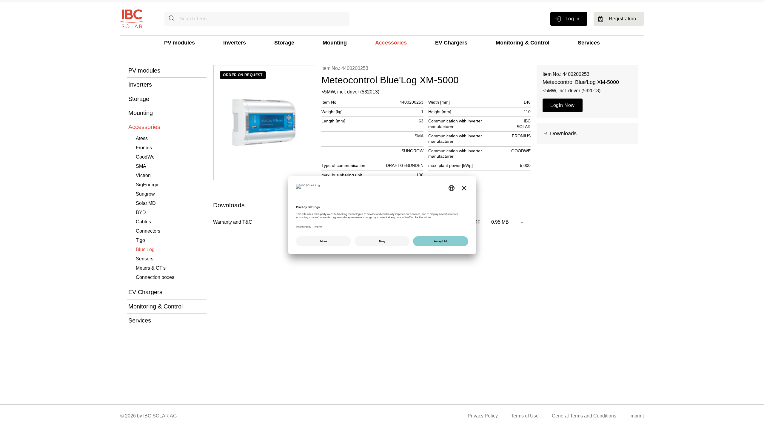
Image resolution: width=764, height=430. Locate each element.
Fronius (144, 147)
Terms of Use (525, 415)
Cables (143, 221)
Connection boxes (155, 277)
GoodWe (145, 156)
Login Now (562, 105)
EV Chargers (451, 43)
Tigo (140, 240)
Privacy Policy (483, 415)
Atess (142, 138)
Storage (284, 43)
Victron (143, 175)
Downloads (563, 133)
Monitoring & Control (522, 43)
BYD (141, 212)
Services (589, 43)
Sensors (144, 258)
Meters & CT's (151, 268)
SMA (141, 166)
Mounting (335, 43)
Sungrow (145, 193)
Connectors (148, 231)
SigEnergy (147, 184)
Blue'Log (145, 249)
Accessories (391, 43)
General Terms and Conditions (584, 415)
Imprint (636, 415)
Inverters (234, 43)
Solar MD (146, 203)
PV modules (179, 43)
